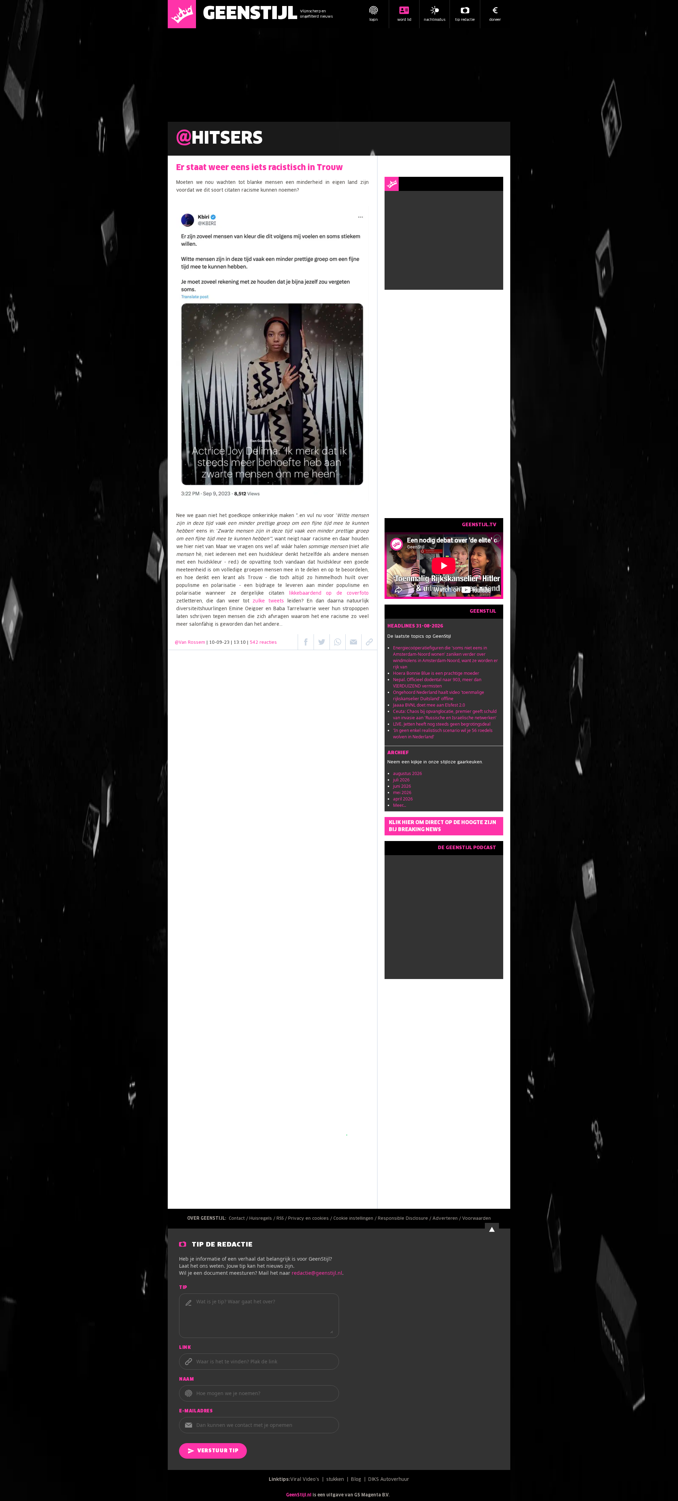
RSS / (282, 1219)
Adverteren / (447, 1219)
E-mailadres (196, 1411)
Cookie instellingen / (355, 1219)
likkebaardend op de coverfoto (329, 593)
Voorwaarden (476, 1219)
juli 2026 (401, 780)
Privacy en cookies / (310, 1219)
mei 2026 (402, 792)
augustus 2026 (407, 773)
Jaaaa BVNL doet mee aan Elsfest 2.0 (429, 705)
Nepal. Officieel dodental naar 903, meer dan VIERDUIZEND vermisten (437, 683)
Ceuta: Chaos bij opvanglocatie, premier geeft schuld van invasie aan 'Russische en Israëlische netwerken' (444, 714)
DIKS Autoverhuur (388, 1479)
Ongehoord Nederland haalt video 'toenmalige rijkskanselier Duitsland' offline (438, 695)
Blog (356, 1479)
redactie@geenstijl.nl (317, 1272)
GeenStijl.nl (298, 1495)
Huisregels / (262, 1219)
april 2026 (403, 799)
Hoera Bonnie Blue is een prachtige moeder (436, 673)
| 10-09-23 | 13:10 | (242, 643)
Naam (186, 1379)
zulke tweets (268, 601)
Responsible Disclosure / (405, 1219)
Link (185, 1348)
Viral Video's (304, 1479)
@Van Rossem (190, 643)
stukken (335, 1479)
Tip (183, 1288)
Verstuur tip (217, 1450)
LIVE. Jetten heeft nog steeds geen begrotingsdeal (441, 724)
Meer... (399, 805)
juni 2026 (402, 786)
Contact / (239, 1219)
